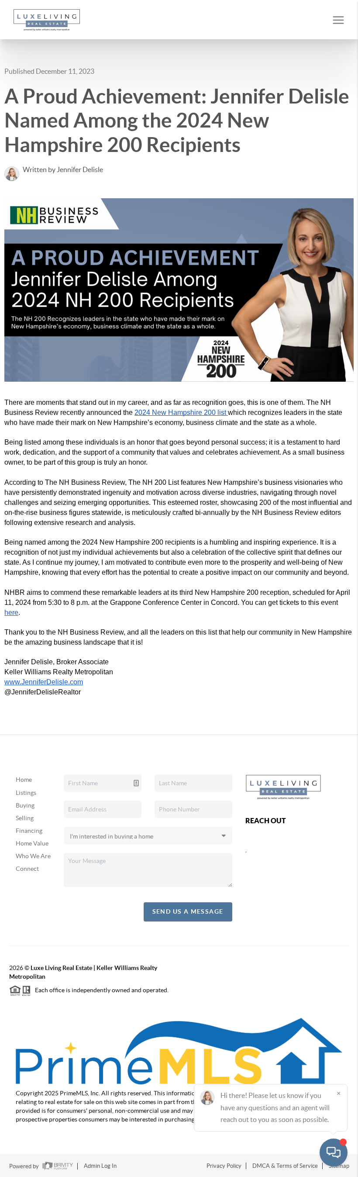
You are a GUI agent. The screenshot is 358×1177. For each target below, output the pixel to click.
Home (24, 779)
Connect (27, 868)
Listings (26, 792)
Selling (25, 818)
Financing (29, 830)
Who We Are (33, 856)
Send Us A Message (188, 911)
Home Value (32, 843)
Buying (25, 805)
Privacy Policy (224, 1166)
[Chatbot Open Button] (334, 1153)
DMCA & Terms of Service (285, 1166)
